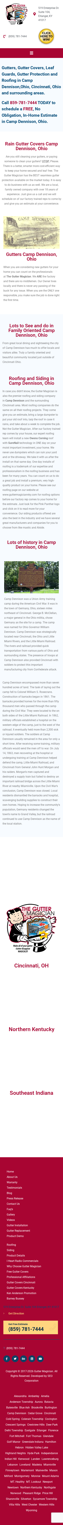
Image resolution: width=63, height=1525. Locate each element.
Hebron (19, 1447)
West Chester (29, 1504)
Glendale (48, 1436)
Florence (53, 1430)
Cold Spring (13, 1419)
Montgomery (22, 1476)
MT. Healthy (17, 1481)
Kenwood (23, 1459)
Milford (8, 1476)
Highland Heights (15, 1453)
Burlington (51, 1407)
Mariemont (27, 1470)
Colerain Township (32, 1419)
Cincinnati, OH (31, 965)
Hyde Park (33, 1453)
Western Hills (46, 1504)
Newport (48, 1481)
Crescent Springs (16, 1424)
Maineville (42, 1470)
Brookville (37, 1407)
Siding (10, 1250)
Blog (9, 1193)
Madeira (37, 1464)
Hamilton (50, 1441)
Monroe (35, 1476)
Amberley (33, 1396)
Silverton (26, 1498)
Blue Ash (24, 1407)
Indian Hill (11, 1459)
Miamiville (50, 1464)
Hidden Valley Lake (36, 1447)
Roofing (11, 1244)
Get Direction (16, 1313)
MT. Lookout (33, 1481)
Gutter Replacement (18, 1230)
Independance (49, 1453)
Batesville (12, 1407)
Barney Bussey (15, 1298)
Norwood (15, 1493)
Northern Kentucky (31, 1487)
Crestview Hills (36, 1424)
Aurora (39, 1401)
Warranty (12, 1182)
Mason (53, 1470)
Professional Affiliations (21, 1277)
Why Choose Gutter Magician (24, 1266)
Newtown (13, 1487)
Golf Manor (13, 1441)
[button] (31, 53)
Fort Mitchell (17, 1436)
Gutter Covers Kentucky (20, 1287)
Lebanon (12, 1464)
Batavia (48, 1401)
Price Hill (47, 1493)
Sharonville (12, 1498)
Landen (35, 1459)
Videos (11, 1220)
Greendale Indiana (33, 1441)
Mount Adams (50, 1476)
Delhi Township (14, 1430)
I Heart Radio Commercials (22, 1261)
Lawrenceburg (50, 1459)
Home (10, 1171)
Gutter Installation (17, 1225)
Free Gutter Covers (17, 1271)
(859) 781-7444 (14, 1348)
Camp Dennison (16, 1413)
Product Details (16, 1255)
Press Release (15, 1198)
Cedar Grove (35, 1413)
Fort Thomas (33, 1436)
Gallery (11, 1214)
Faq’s (10, 1209)
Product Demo (15, 1236)
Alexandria (20, 1396)
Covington (51, 1419)
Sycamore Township (45, 1498)
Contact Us (13, 1203)
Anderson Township (21, 1401)
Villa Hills (14, 1504)
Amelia (45, 1396)
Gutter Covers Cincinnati (21, 1282)
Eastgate (30, 1430)
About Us (12, 1177)
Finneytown (12, 1470)
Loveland (24, 1464)
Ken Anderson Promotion (21, 1293)
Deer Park (52, 1424)
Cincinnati (50, 1413)
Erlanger (42, 1430)
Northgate (50, 1487)
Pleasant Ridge (32, 1493)
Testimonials (14, 1187)
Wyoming (31, 1510)
